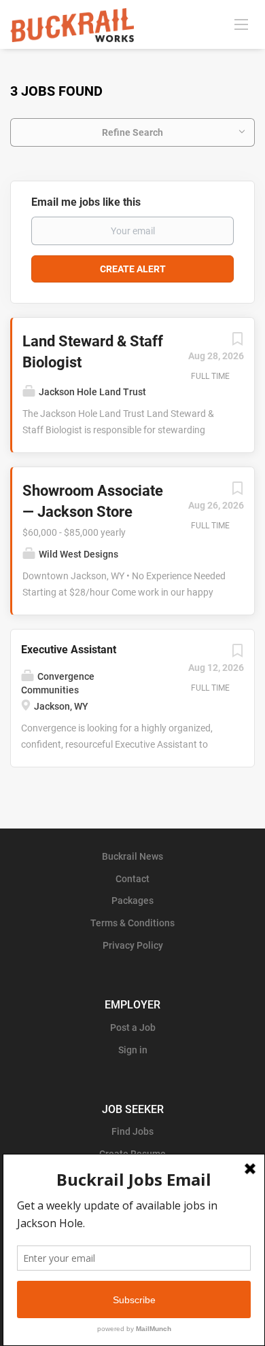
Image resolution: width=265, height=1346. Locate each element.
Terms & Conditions (132, 922)
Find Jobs (132, 1131)
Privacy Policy (133, 945)
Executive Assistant (68, 649)
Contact (132, 878)
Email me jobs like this (86, 202)
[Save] (237, 342)
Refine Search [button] (132, 132)
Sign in (132, 1049)
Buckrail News (132, 856)
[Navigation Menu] (241, 24)
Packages (132, 900)
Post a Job (133, 1027)
